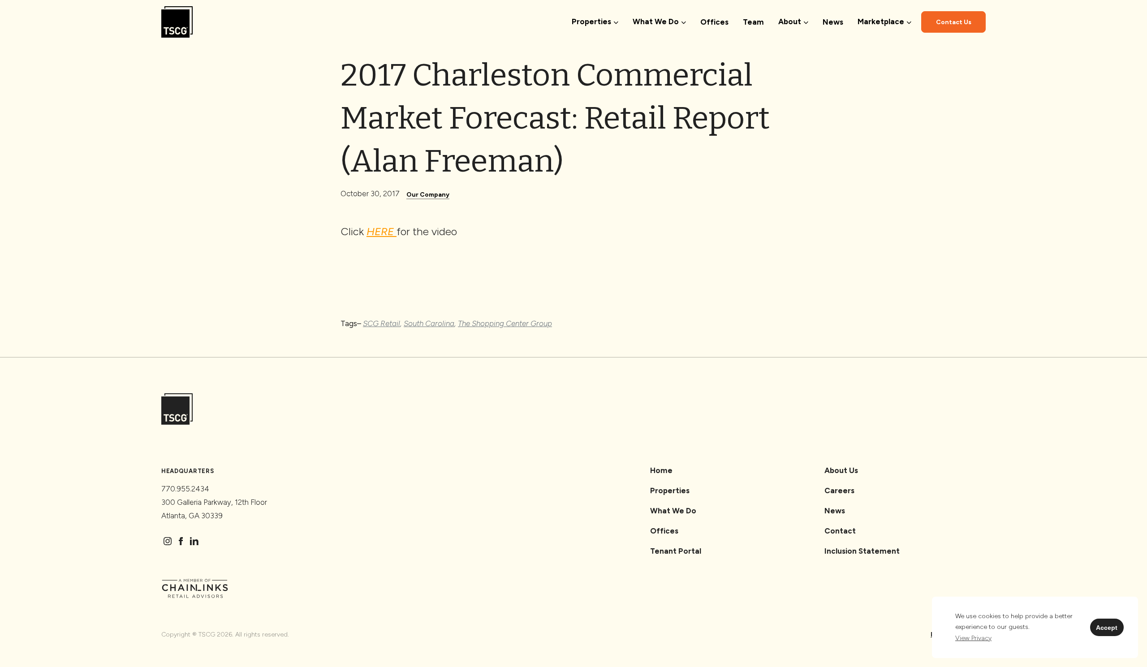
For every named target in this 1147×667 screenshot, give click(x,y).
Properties (670, 490)
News (833, 21)
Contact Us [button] (953, 22)
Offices (714, 21)
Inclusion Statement (862, 551)
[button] (973, 638)
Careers (839, 490)
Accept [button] (1106, 627)
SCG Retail (381, 323)
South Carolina (429, 323)
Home (661, 470)
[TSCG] (177, 22)
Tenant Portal (675, 551)
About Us (841, 470)
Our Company (427, 194)
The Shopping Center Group (505, 323)
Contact (840, 530)
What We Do (673, 510)
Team (753, 21)
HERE (382, 231)
